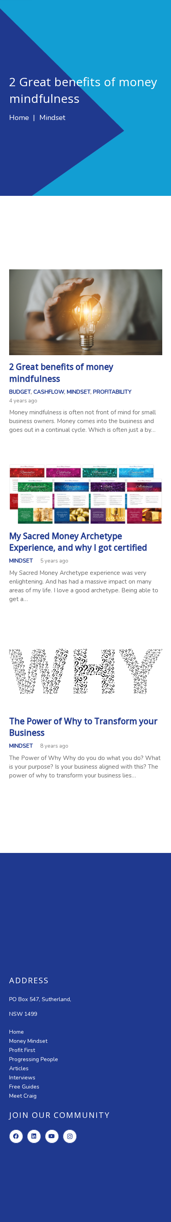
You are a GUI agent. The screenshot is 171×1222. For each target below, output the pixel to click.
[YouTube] (52, 1136)
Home (16, 1032)
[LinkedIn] (34, 1136)
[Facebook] (16, 1136)
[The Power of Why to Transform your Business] (85, 638)
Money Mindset (28, 1041)
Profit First (22, 1050)
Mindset (78, 392)
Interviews (22, 1077)
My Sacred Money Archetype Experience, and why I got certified (78, 541)
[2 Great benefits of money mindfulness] (85, 274)
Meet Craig (23, 1096)
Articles (19, 1068)
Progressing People (33, 1059)
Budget (20, 392)
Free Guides (24, 1087)
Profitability (112, 392)
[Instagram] (70, 1136)
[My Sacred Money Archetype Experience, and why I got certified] (85, 468)
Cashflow (48, 392)
